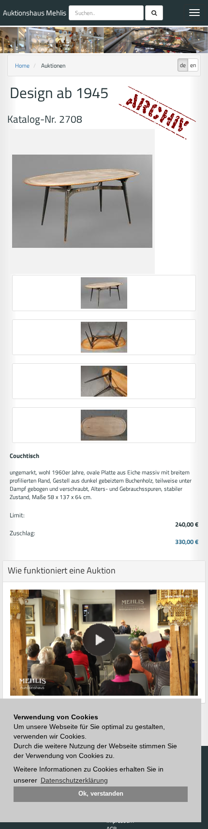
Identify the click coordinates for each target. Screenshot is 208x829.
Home (22, 65)
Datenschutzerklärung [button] (74, 780)
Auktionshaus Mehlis (34, 12)
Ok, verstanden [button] (100, 793)
